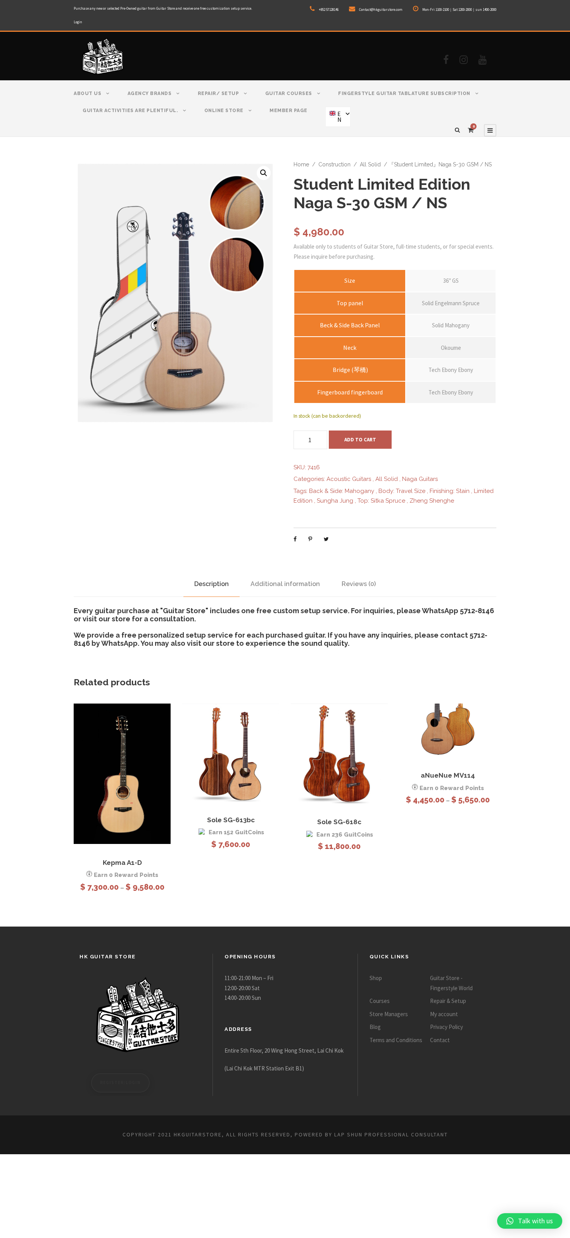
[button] (264, 173)
